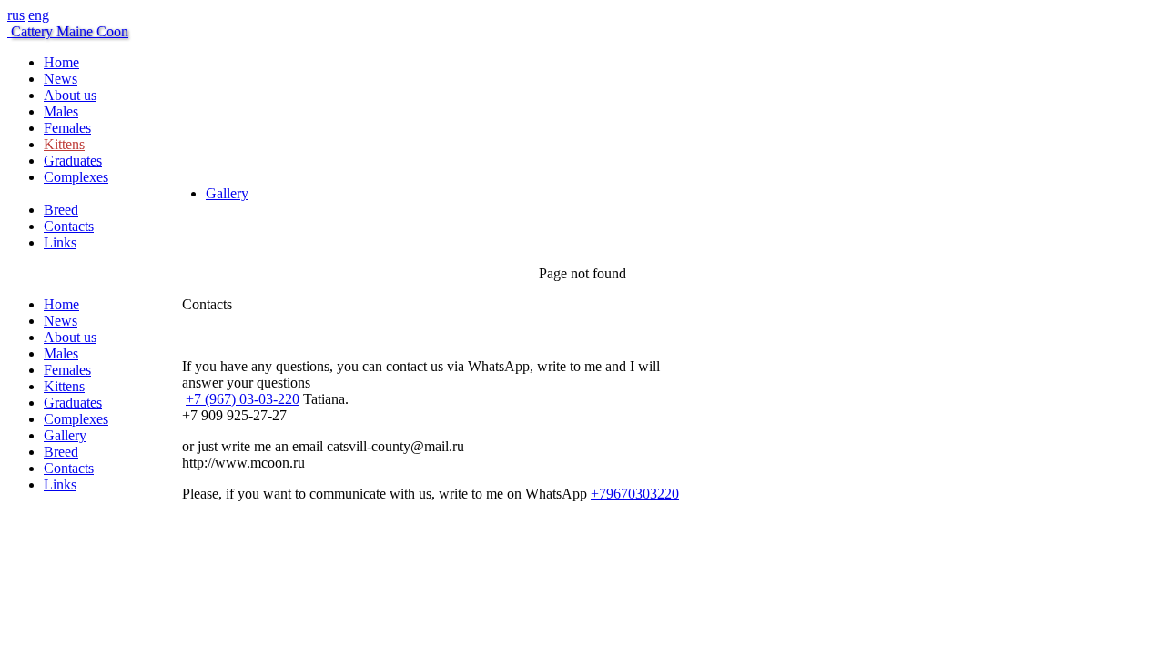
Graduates (73, 160)
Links (60, 242)
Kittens (64, 144)
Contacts (69, 226)
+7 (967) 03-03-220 (242, 399)
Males (61, 111)
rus (16, 15)
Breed (61, 209)
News (60, 78)
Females (67, 128)
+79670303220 (635, 493)
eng (38, 15)
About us (70, 95)
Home (61, 62)
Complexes (76, 177)
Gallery (227, 193)
